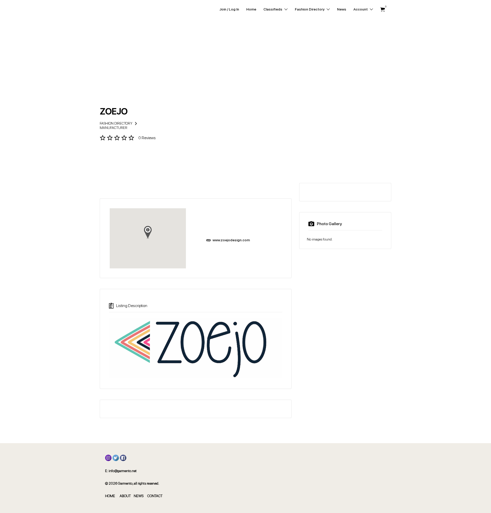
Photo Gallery (329, 223)
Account (360, 9)
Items (382, 9)
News (341, 9)
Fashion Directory (310, 9)
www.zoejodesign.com (231, 240)
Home (251, 9)
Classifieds (272, 9)
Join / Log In (229, 9)
